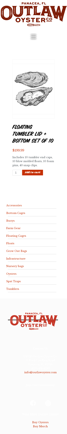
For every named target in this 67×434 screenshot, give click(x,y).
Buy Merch (40, 426)
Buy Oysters (40, 422)
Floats (10, 243)
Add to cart (33, 172)
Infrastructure (16, 258)
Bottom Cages (15, 213)
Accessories (14, 205)
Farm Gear (13, 228)
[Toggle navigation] (33, 36)
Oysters (11, 273)
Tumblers (12, 288)
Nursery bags (15, 266)
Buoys (10, 220)
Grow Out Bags (16, 251)
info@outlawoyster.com (40, 372)
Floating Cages (16, 235)
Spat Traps (13, 281)
